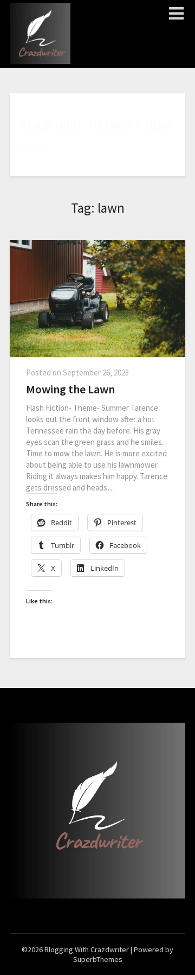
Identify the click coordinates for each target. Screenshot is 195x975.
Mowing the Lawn (70, 389)
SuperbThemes (97, 959)
